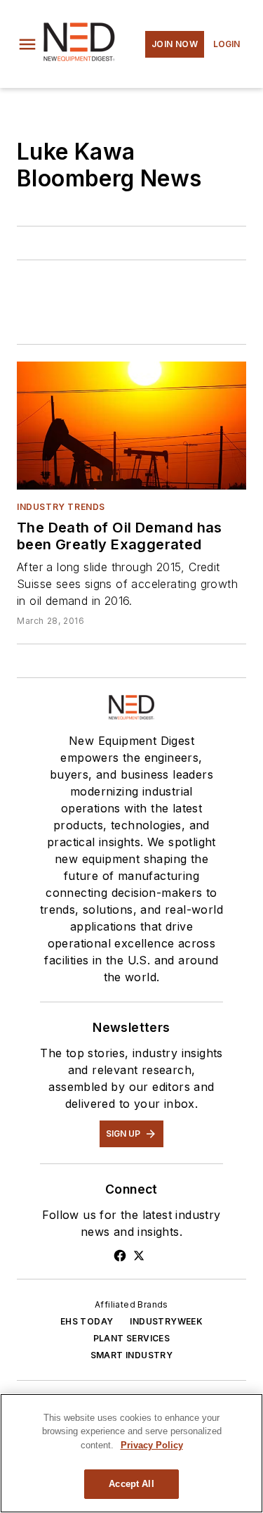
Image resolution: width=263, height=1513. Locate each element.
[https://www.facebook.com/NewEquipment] (120, 1256)
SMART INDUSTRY (131, 1355)
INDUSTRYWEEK (166, 1321)
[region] (131, 1453)
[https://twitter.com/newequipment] (139, 1256)
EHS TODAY (87, 1321)
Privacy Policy (152, 1445)
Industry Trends (61, 507)
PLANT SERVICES (131, 1338)
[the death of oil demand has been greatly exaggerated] (131, 426)
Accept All (131, 1484)
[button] (27, 44)
